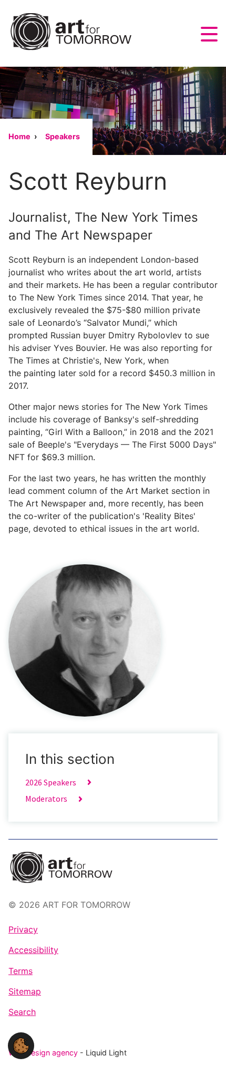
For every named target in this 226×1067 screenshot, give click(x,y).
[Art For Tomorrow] (70, 31)
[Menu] (209, 34)
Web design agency (44, 1052)
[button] (21, 1045)
